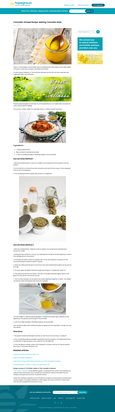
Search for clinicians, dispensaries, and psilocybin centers (44, 11)
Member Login (81, 398)
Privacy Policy (73, 407)
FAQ (55, 398)
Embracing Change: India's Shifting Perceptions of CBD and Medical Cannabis (37, 361)
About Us (60, 398)
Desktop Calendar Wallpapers (22, 358)
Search (88, 11)
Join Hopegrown (98, 5)
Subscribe (82, 392)
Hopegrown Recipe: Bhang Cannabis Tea (25, 354)
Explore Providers (83, 5)
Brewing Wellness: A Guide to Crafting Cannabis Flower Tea (31, 364)
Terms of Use (66, 407)
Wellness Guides (69, 5)
